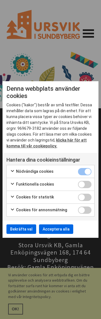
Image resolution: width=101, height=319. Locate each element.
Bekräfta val (21, 229)
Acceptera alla (56, 229)
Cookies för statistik (34, 197)
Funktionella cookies (34, 184)
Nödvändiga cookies (34, 171)
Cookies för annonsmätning (41, 210)
